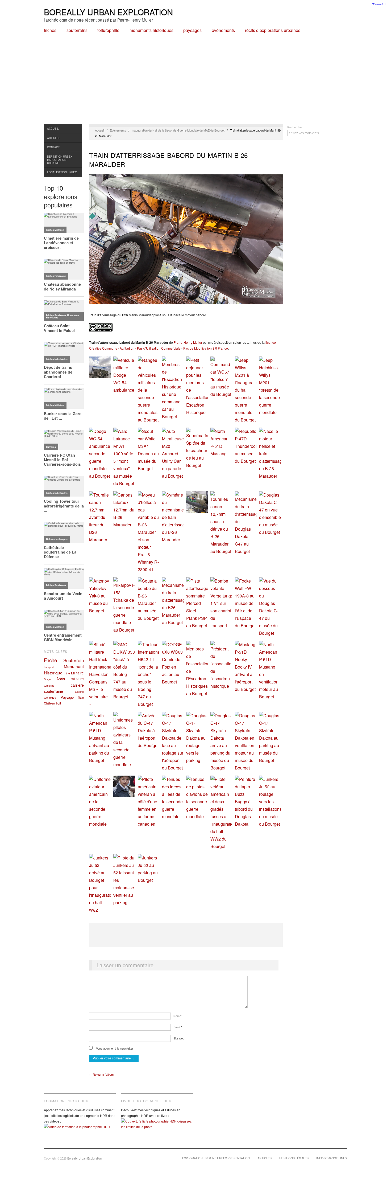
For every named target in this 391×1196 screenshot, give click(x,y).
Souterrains (77, 30)
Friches (50, 30)
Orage (47, 679)
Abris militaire (70, 678)
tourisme (49, 685)
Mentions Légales (294, 1158)
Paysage (67, 697)
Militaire (77, 672)
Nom (177, 1016)
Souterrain (73, 660)
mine (67, 673)
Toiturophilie (108, 30)
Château (49, 703)
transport (49, 667)
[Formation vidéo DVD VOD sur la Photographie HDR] (80, 1130)
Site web (178, 1038)
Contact (53, 147)
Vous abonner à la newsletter (114, 1048)
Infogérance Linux (331, 1158)
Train (81, 697)
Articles (53, 138)
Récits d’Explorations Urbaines (272, 30)
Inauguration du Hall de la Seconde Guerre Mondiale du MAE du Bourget (178, 130)
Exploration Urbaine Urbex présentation (216, 1158)
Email (177, 1027)
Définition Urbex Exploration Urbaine (59, 160)
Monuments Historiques (151, 30)
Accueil (53, 128)
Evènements (223, 30)
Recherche (294, 127)
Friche (50, 660)
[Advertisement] (195, 84)
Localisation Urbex (62, 172)
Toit (58, 703)
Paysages (192, 30)
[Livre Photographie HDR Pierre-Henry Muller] (157, 1127)
